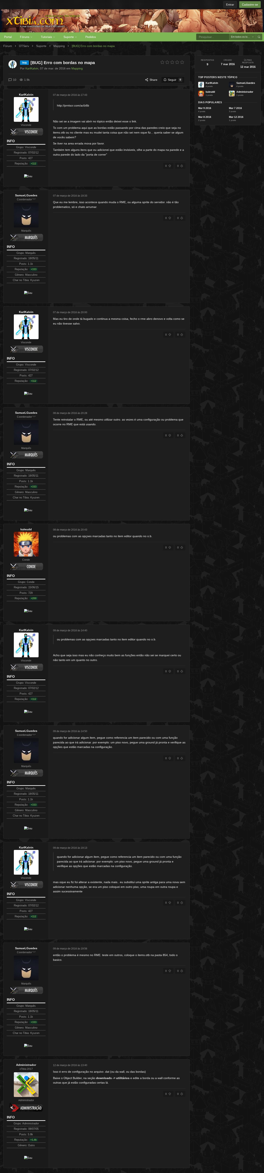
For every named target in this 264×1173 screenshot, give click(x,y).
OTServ (24, 46)
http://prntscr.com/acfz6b (73, 105)
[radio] (162, 62)
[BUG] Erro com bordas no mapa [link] (93, 46)
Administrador (26, 1064)
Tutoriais (46, 37)
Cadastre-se (250, 4)
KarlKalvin (26, 94)
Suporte (69, 37)
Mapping (59, 46)
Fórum (7, 46)
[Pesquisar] (259, 37)
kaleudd (26, 529)
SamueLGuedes (26, 195)
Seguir (174, 79)
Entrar (230, 4)
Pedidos (90, 37)
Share (153, 79)
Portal (8, 37)
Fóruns (24, 37)
